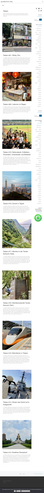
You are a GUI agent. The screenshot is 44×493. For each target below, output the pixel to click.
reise (40, 84)
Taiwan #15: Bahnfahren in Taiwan (15, 353)
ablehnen (18, 491)
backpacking (38, 34)
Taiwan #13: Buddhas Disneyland (15, 452)
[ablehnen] (42, 490)
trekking (39, 98)
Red (40, 82)
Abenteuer (39, 28)
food (40, 47)
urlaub (39, 104)
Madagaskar (38, 69)
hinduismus (38, 53)
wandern (39, 106)
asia (36, 32)
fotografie (39, 51)
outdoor (39, 80)
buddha (39, 135)
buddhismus (38, 137)
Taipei (39, 94)
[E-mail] (39, 8)
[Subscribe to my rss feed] (36, 8)
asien (40, 32)
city (40, 43)
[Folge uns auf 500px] (38, 10)
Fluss (36, 47)
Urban (39, 102)
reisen (39, 86)
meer (40, 71)
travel (40, 96)
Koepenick (39, 61)
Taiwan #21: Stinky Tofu (11, 55)
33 (23, 473)
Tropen (39, 100)
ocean (39, 176)
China (36, 43)
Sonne (39, 90)
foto (40, 49)
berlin (40, 36)
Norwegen (39, 174)
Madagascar (38, 67)
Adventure (39, 30)
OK (14, 491)
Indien (39, 57)
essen (39, 45)
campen (39, 41)
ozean (36, 82)
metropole (39, 73)
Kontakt (4, 482)
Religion (39, 88)
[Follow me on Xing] (41, 8)
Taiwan (5, 11)
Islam (40, 59)
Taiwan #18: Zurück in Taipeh (13, 203)
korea (40, 63)
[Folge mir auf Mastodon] (41, 10)
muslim (39, 172)
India (40, 55)
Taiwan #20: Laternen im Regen (14, 104)
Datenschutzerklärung (7, 480)
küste (40, 65)
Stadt (40, 92)
